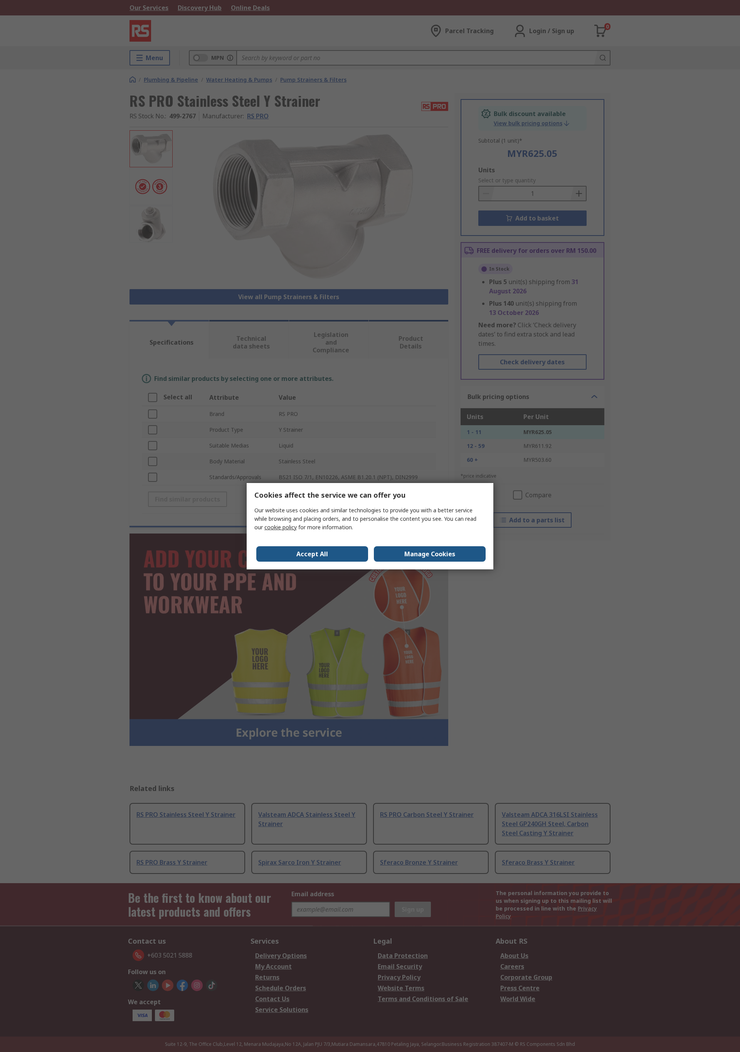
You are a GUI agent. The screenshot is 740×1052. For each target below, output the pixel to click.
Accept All (312, 554)
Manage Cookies (429, 554)
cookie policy (280, 527)
